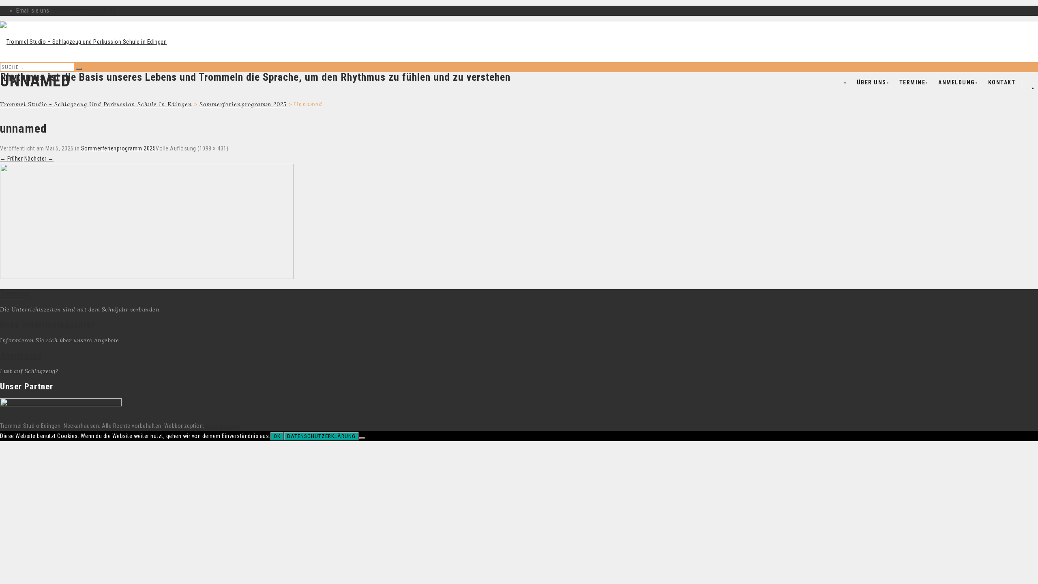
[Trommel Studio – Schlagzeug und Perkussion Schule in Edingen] (83, 42)
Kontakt (1002, 82)
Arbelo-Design (223, 426)
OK (277, 436)
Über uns (871, 82)
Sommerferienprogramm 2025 (118, 148)
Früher (11, 158)
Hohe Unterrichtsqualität (47, 325)
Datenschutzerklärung (321, 436)
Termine (912, 82)
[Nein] (362, 438)
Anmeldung (956, 82)
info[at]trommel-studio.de (84, 10)
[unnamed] (147, 277)
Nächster (39, 158)
